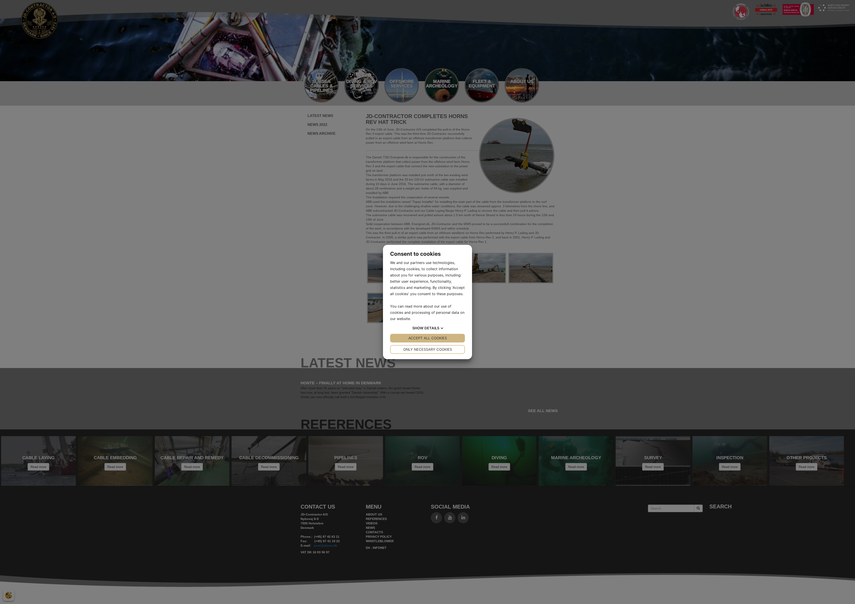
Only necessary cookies (427, 349)
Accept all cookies (427, 338)
